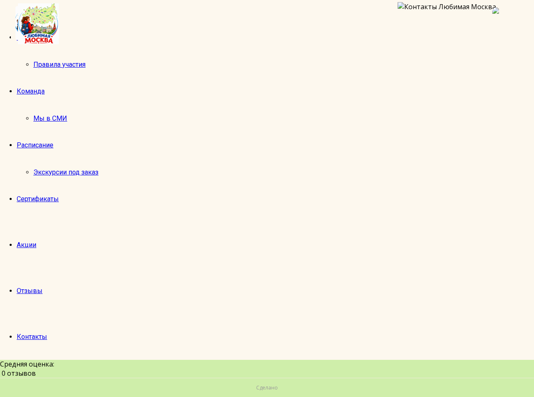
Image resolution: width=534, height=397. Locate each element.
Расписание (35, 145)
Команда (31, 91)
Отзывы (30, 291)
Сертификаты (38, 199)
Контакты (32, 337)
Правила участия (59, 64)
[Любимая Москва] (38, 23)
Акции (26, 245)
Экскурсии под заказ (65, 172)
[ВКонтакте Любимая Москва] (509, 24)
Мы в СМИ (50, 118)
